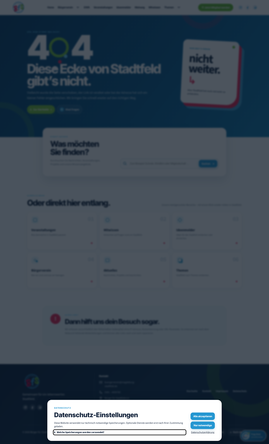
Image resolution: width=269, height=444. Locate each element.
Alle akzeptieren (202, 416)
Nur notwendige (203, 425)
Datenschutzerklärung (202, 432)
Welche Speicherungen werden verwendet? (80, 432)
